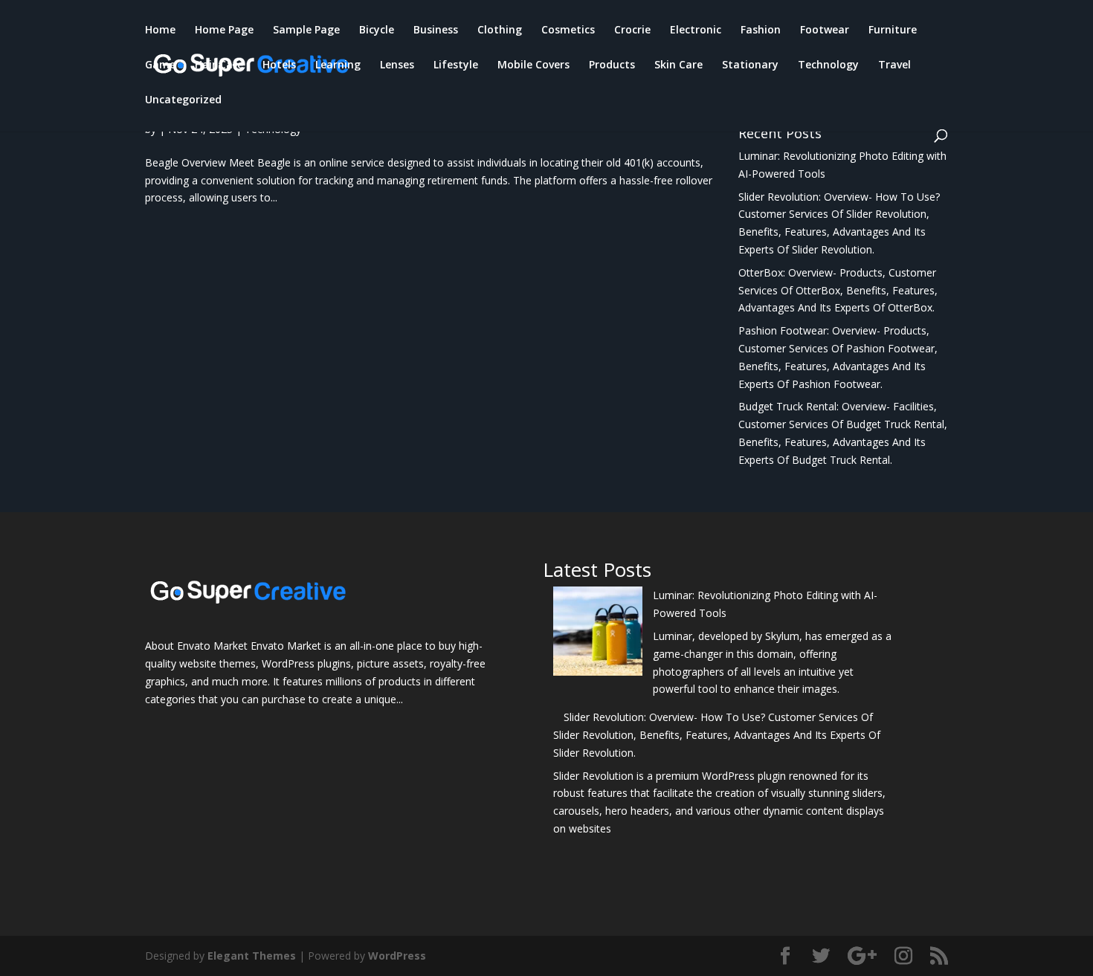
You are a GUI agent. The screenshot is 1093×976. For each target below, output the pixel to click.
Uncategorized (183, 100)
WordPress (397, 955)
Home (160, 30)
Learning (338, 65)
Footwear (824, 30)
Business (435, 30)
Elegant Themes (251, 955)
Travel (894, 65)
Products (612, 65)
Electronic (695, 30)
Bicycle (376, 30)
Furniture (892, 30)
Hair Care (219, 65)
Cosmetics (568, 30)
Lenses (397, 65)
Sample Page (306, 30)
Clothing (499, 30)
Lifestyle (455, 65)
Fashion (761, 30)
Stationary (750, 65)
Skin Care (678, 65)
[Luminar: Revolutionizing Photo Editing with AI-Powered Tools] (597, 633)
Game (160, 65)
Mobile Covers (533, 65)
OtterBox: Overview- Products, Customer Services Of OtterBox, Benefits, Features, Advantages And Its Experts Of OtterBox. (838, 290)
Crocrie (632, 30)
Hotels (279, 65)
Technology (828, 65)
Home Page (224, 30)
